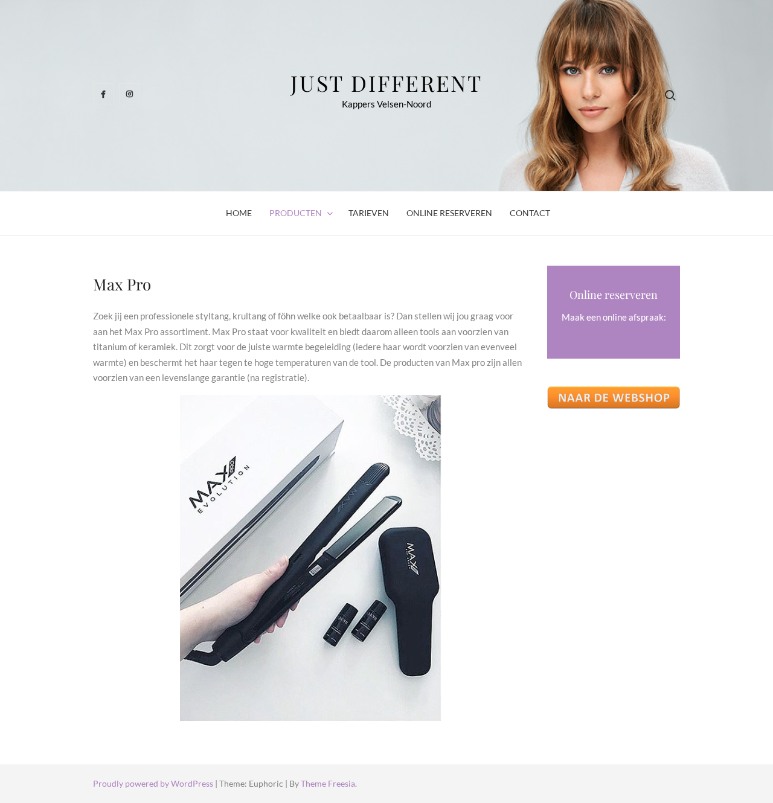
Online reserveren (449, 213)
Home (239, 213)
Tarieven (368, 213)
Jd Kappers (614, 332)
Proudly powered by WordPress (154, 783)
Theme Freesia (328, 783)
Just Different (386, 82)
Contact (530, 213)
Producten (295, 213)
